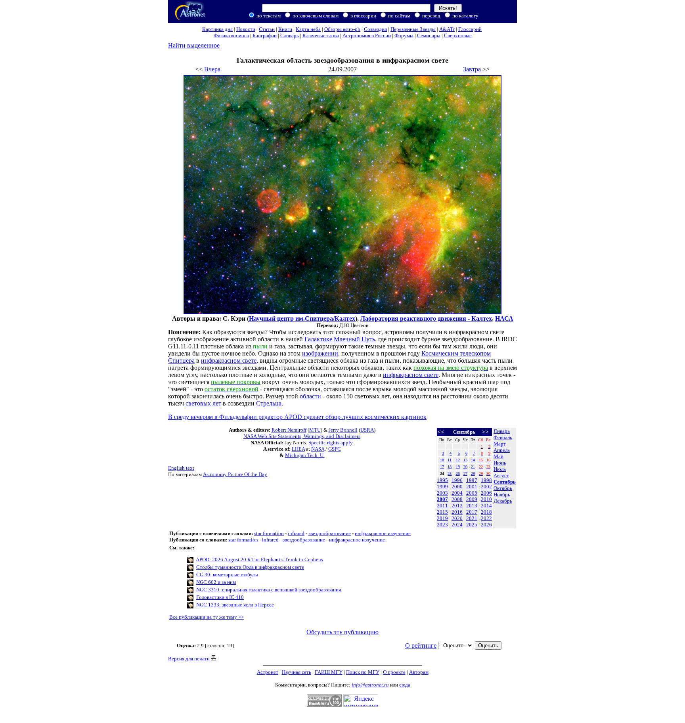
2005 (471, 493)
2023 (442, 525)
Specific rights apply (330, 443)
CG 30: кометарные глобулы (227, 575)
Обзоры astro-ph (342, 29)
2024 (457, 525)
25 (450, 473)
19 (458, 467)
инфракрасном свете (228, 360)
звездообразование (329, 533)
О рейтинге (420, 645)
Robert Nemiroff (289, 430)
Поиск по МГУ (362, 672)
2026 (486, 525)
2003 (442, 493)
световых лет (203, 403)
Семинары (428, 35)
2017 (471, 512)
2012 (457, 506)
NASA (317, 449)
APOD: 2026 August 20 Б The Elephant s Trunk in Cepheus (259, 559)
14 (473, 460)
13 (465, 460)
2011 (442, 506)
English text (181, 468)
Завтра (472, 69)
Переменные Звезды (413, 29)
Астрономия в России (366, 35)
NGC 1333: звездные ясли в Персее (235, 605)
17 (442, 467)
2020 (457, 518)
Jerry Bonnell (343, 430)
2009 (471, 499)
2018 (486, 512)
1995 (442, 480)
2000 (457, 487)
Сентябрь (505, 482)
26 (458, 473)
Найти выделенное (194, 45)
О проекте (394, 672)
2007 (442, 499)
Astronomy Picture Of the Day (235, 474)
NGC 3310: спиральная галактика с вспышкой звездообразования (268, 590)
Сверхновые (458, 35)
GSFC (334, 449)
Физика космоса (231, 35)
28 (473, 473)
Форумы (403, 35)
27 (465, 473)
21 (473, 467)
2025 (471, 525)
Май (498, 456)
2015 (442, 512)
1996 (457, 480)
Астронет (267, 672)
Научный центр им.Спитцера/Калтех (302, 318)
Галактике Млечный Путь (339, 339)
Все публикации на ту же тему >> (206, 617)
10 (442, 460)
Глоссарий (470, 29)
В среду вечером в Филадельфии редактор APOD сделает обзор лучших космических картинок (297, 416)
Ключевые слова (320, 35)
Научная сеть (296, 672)
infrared (296, 533)
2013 (471, 506)
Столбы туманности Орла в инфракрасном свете (250, 567)
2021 (471, 518)
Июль (500, 469)
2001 (471, 487)
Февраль (503, 437)
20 (465, 467)
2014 (486, 506)
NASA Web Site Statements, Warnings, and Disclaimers (301, 436)
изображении (320, 353)
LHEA (298, 449)
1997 (471, 480)
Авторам (419, 672)
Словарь (289, 35)
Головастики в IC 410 (220, 597)
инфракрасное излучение (383, 533)
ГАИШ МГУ (328, 672)
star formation (269, 533)
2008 (457, 499)
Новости (245, 29)
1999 (442, 487)
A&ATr (447, 29)
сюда (404, 685)
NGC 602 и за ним (216, 582)
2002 (486, 487)
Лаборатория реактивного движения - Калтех (426, 318)
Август (501, 475)
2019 (442, 518)
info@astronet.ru (370, 685)
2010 (486, 499)
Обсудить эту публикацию (342, 632)
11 (450, 460)
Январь (502, 431)
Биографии (265, 35)
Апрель (502, 450)
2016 (457, 512)
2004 (457, 493)
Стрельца (268, 403)
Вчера (212, 69)
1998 (486, 480)
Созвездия (375, 29)
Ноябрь (502, 494)
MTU (315, 430)
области (310, 396)
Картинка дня (217, 29)
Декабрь (503, 501)
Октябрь (503, 488)
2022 (486, 518)
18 (450, 467)
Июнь (500, 463)
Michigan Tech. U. (305, 455)
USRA (367, 430)
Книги (285, 29)
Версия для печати (189, 659)
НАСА (504, 318)
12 (458, 460)
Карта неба (308, 29)
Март (500, 444)
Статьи (267, 29)
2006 (486, 493)
